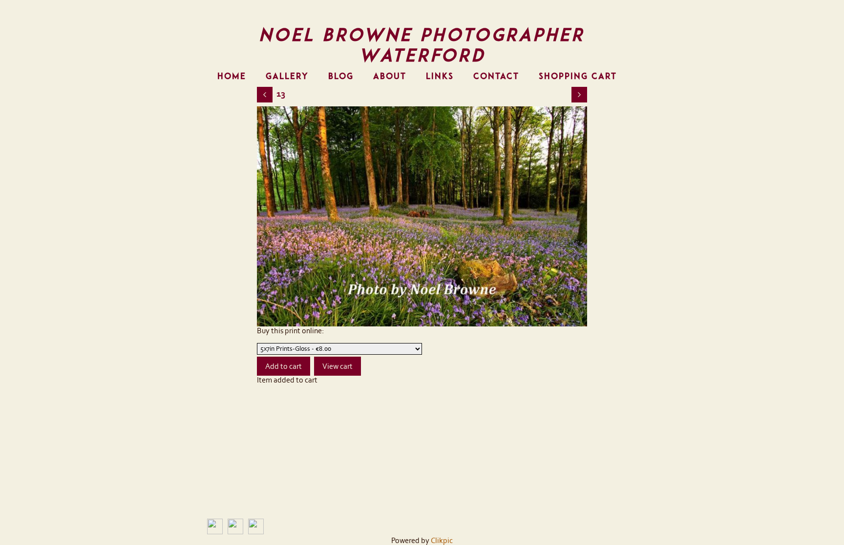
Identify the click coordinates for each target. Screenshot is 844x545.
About (389, 76)
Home (231, 76)
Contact (496, 76)
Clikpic (442, 540)
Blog (341, 76)
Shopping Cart (578, 76)
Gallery (287, 76)
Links (440, 76)
